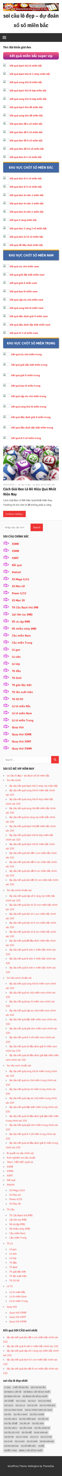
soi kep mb (9, 1437)
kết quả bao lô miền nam (23, 291)
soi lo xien (20, 1441)
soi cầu (7, 1414)
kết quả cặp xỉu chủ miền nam (26, 299)
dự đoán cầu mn (12, 1396)
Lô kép (16, 664)
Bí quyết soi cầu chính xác (20, 1153)
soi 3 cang (21, 1401)
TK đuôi (17, 678)
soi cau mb (32, 1405)
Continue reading (13, 513)
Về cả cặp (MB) (21, 621)
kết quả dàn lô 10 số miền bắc (26, 236)
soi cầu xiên (38, 1423)
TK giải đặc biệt (22, 685)
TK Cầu (10, 1209)
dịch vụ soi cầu (38, 1387)
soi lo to (34, 1437)
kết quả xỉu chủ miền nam (24, 266)
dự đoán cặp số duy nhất (35, 1396)
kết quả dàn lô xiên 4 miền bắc (27, 211)
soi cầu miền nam (27, 1419)
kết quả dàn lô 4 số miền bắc (26, 157)
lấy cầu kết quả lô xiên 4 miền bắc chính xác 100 (32, 1346)
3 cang (7, 1387)
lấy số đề (9, 1401)
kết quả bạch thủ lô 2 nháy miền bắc (30, 73)
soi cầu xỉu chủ (11, 1432)
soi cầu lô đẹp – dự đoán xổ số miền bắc (28, 775)
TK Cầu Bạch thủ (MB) (21, 1215)
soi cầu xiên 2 (10, 1428)
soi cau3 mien (44, 1401)
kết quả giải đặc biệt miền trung (29, 364)
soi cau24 (8, 1405)
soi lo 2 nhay (22, 1437)
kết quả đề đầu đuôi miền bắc (26, 245)
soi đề (41, 1446)
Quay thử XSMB (21, 734)
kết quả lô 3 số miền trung (26, 438)
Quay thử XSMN (22, 748)
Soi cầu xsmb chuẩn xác (19, 890)
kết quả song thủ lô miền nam (26, 307)
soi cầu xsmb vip (42, 1428)
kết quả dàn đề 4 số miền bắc (26, 123)
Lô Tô (10, 1286)
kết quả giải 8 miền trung (25, 375)
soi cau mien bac (47, 1405)
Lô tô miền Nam (22, 713)
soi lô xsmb (32, 1441)
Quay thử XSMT (21, 741)
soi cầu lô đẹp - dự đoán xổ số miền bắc (36, 484)
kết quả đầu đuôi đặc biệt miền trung (32, 427)
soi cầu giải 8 (10, 1419)
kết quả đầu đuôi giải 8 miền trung (31, 417)
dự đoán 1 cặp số (12, 1392)
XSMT (15, 558)
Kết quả (17, 565)
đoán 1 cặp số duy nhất (31, 1450)
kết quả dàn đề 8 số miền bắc (26, 140)
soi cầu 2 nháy (21, 1414)
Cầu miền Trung (22, 642)
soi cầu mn (43, 1419)
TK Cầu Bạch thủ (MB (25, 607)
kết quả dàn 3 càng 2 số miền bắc (28, 228)
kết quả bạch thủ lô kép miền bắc (28, 90)
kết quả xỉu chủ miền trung (26, 354)
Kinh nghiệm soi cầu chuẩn (21, 1157)
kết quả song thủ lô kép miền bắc (28, 98)
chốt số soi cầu (21, 1387)
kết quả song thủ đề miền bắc (26, 115)
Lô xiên (16, 657)
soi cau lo (20, 1405)
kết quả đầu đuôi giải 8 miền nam (29, 316)
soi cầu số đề (10, 1423)
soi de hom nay (41, 1432)
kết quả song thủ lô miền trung (28, 406)
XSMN (15, 551)
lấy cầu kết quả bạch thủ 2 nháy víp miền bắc (33, 785)
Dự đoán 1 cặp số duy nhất (36, 1392)
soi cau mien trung (13, 1410)
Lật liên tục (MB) (22, 614)
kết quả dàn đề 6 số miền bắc (26, 132)
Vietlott (16, 572)
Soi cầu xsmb (14, 780)
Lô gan (16, 649)
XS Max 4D (18, 586)
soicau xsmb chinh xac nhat (38, 1410)
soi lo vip (8, 1441)
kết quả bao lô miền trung (25, 385)
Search (36, 527)
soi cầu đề (27, 1432)
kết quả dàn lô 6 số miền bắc (26, 178)
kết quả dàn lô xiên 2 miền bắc (27, 195)
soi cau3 (32, 1401)
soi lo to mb (46, 1437)
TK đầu (16, 671)
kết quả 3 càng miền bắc (23, 220)
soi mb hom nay (47, 1441)
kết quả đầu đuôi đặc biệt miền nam (30, 324)
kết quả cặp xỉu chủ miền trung (28, 396)
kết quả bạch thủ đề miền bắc (26, 107)
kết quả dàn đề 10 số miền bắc (27, 148)
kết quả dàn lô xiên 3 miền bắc (27, 203)
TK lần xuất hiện (22, 692)
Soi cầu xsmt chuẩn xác (19, 1065)
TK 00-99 (17, 699)
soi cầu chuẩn (37, 1414)
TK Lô (10, 1243)
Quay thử (18, 727)
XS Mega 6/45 (20, 579)
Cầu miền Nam (21, 635)
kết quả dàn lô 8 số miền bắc (26, 186)
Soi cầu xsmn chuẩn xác (19, 977)
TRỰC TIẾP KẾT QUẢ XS (20, 1162)
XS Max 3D (18, 600)
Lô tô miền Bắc (21, 706)
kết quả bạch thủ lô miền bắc (26, 65)
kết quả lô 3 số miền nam (24, 332)
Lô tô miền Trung (22, 720)
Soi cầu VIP (25, 1423)
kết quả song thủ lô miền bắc (26, 82)
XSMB (15, 544)
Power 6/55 (19, 593)
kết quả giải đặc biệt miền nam (27, 274)
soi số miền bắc (28, 1446)
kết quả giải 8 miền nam (23, 282)
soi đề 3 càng (10, 1450)
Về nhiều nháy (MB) (24, 628)
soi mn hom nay (11, 1446)
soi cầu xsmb (26, 1428)
